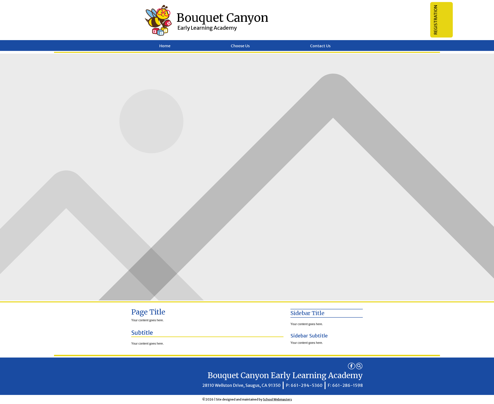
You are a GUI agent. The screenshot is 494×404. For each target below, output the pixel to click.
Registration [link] (435, 20)
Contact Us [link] (320, 46)
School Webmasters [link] (277, 399)
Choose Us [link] (240, 46)
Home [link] (164, 46)
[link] (351, 366)
